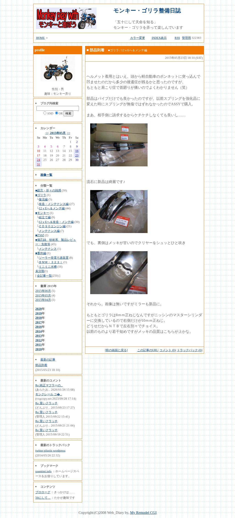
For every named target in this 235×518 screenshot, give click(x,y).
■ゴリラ (40, 195)
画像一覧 (46, 174)
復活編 (43, 199)
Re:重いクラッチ (46, 403)
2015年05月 (57, 133)
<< (47, 133)
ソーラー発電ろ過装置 (54, 257)
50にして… (42, 497)
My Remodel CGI (143, 513)
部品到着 (41, 365)
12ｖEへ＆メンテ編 (52, 208)
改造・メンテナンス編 (54, 204)
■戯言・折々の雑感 (48, 190)
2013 (38, 335)
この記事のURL (147, 350)
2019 (38, 313)
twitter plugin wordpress (50, 450)
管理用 (186, 38)
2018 (38, 317)
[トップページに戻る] (66, 28)
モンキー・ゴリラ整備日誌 (147, 11)
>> (68, 133)
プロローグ (42, 492)
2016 (38, 326)
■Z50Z (39, 235)
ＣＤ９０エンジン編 (52, 226)
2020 (38, 308)
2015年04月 (43, 300)
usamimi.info (43, 471)
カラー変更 (137, 38)
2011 (38, 344)
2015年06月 (43, 291)
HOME (40, 38)
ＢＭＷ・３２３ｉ (51, 262)
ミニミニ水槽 (48, 266)
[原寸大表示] (119, 165)
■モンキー (42, 213)
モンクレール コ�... (48, 394)
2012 (38, 340)
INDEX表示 (159, 38)
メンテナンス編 (49, 231)
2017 (38, 322)
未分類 (39, 271)
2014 (38, 331)
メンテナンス (48, 248)
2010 (38, 349)
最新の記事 (47, 359)
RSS (177, 38)
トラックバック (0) (189, 350)
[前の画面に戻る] (116, 350)
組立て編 (45, 217)
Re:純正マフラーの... (49, 385)
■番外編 (40, 253)
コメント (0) (167, 350)
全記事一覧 (44, 275)
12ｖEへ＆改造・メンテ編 (56, 222)
